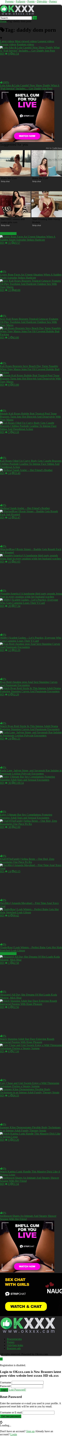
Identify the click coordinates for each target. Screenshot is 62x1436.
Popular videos (8, 44)
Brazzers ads (14, 1348)
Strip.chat (5, 181)
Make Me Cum (9, 178)
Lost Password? (17, 1389)
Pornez (53, 1)
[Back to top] (1, 1359)
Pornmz (9, 1)
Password (5, 1386)
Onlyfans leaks (15, 1345)
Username (5, 1382)
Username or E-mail (11, 1412)
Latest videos (7, 41)
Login (4, 1390)
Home (3, 21)
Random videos (25, 44)
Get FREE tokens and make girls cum (13, 221)
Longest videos (46, 41)
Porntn (31, 1)
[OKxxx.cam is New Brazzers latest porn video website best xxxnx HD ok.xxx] (17, 14)
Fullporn (20, 1)
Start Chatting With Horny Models (46, 221)
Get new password (10, 1416)
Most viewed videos (26, 41)
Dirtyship (42, 1)
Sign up (30, 1431)
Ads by (54, 148)
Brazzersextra (14, 1339)
